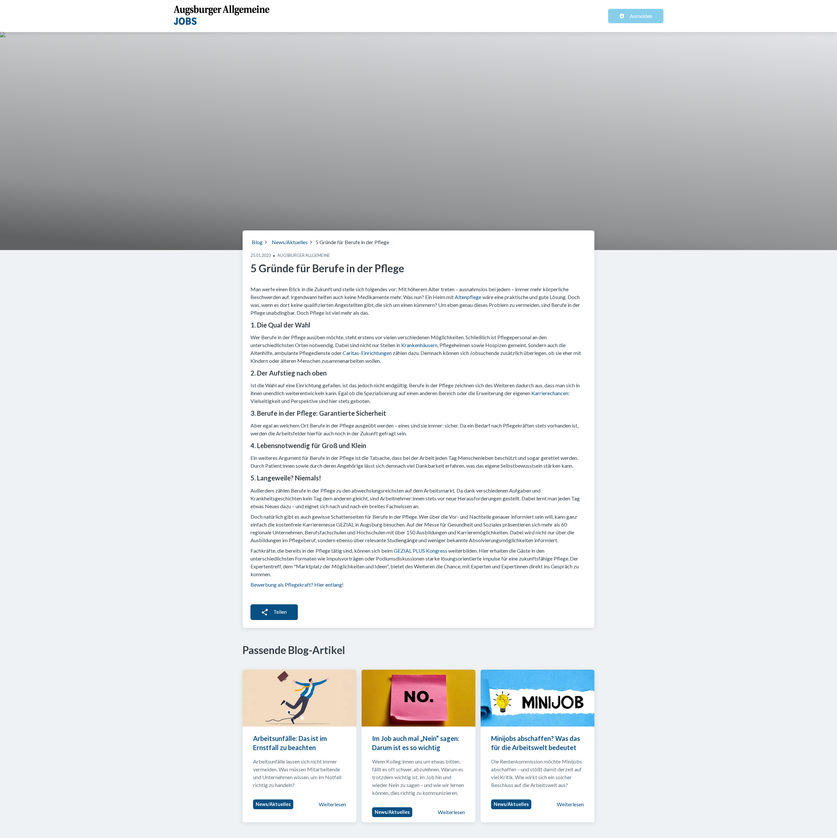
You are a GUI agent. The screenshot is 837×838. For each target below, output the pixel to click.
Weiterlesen (332, 804)
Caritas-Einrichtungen (367, 353)
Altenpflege (468, 297)
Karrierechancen (549, 393)
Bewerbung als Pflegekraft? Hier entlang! (297, 584)
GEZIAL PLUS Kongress (420, 550)
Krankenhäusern (419, 345)
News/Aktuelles (290, 242)
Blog (257, 242)
